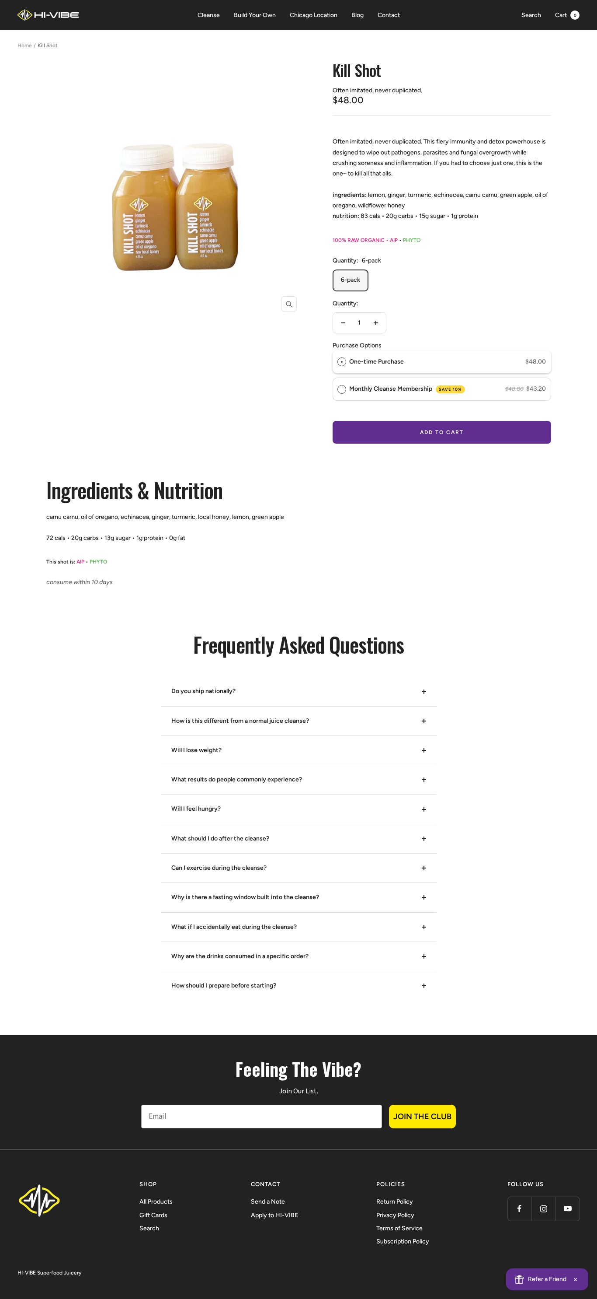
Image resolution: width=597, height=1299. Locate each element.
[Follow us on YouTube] (567, 1209)
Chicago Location (313, 15)
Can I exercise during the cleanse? (219, 868)
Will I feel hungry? (196, 808)
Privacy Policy (395, 1215)
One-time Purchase (376, 361)
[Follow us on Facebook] (519, 1209)
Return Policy (394, 1201)
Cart (565, 15)
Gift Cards (153, 1215)
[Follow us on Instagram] (543, 1209)
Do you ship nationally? (203, 691)
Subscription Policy (402, 1241)
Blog (357, 15)
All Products (156, 1201)
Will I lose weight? (196, 750)
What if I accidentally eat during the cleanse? (234, 927)
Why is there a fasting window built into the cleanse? (245, 897)
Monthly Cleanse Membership (405, 388)
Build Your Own (255, 15)
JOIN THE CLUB (422, 1116)
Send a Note (268, 1201)
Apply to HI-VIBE (274, 1215)
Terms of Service (399, 1228)
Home (24, 45)
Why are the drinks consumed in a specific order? (240, 956)
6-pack (350, 280)
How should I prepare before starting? (223, 985)
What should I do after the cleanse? (220, 838)
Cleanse (209, 15)
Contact (389, 15)
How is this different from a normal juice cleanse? (240, 721)
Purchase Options (357, 345)
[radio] (341, 362)
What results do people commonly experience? (236, 779)
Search (531, 15)
